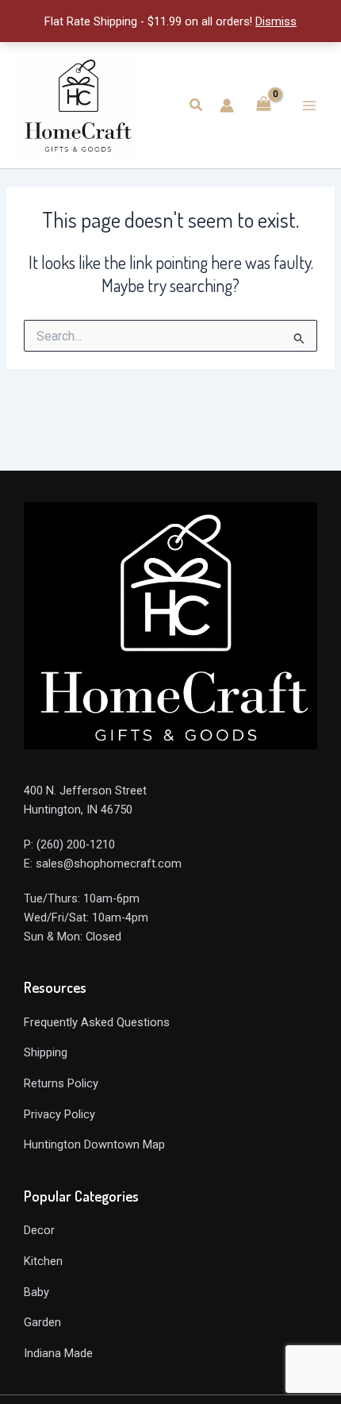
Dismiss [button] (276, 21)
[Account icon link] (227, 105)
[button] (197, 105)
